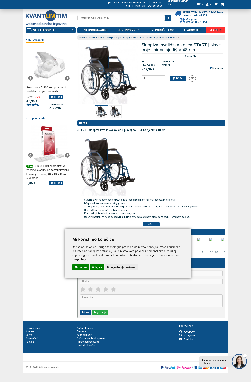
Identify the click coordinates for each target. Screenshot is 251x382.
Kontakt (30, 331)
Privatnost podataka (88, 341)
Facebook (189, 331)
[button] (209, 4)
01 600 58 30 (156, 6)
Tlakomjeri (192, 30)
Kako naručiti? (84, 335)
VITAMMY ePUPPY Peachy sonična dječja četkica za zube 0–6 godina (54, 170)
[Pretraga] (168, 18)
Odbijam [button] (97, 267)
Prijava (85, 312)
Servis (29, 335)
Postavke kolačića (86, 345)
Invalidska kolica (168, 37)
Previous (30, 78)
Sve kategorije (43, 30)
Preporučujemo (162, 30)
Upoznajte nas (33, 328)
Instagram (189, 335)
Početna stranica (88, 37)
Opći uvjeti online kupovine (91, 338)
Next (67, 78)
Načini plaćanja (85, 328)
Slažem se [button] (81, 267)
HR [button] (199, 4)
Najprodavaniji (35, 39)
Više (150, 224)
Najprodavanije (96, 30)
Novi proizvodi (129, 30)
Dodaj (180, 78)
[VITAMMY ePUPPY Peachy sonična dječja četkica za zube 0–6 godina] (55, 144)
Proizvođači (32, 338)
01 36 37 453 (156, 2)
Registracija (100, 312)
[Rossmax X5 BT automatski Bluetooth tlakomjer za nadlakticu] (48, 66)
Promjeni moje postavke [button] (121, 267)
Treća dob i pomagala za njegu (115, 37)
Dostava (81, 331)
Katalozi (30, 341)
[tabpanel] (49, 76)
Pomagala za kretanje (146, 37)
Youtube (188, 339)
